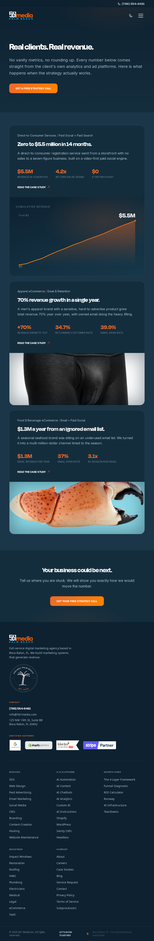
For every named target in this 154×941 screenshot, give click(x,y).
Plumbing (15, 882)
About (61, 856)
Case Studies (65, 869)
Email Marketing (20, 799)
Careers (62, 863)
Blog (60, 876)
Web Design (17, 786)
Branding (15, 818)
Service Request (67, 882)
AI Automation (66, 779)
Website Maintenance (23, 837)
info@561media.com (23, 714)
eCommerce (17, 908)
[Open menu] (141, 15)
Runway (109, 799)
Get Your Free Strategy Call (77, 601)
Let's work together (65, 934)
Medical (14, 895)
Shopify (62, 818)
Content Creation (20, 824)
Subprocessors (66, 908)
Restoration (17, 863)
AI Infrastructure (115, 805)
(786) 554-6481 (133, 4)
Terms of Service (68, 901)
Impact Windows (20, 856)
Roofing (14, 869)
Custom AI (63, 805)
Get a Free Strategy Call (33, 88)
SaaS (12, 914)
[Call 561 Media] (130, 15)
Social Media (17, 805)
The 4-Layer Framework (119, 779)
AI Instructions (66, 812)
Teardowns (111, 812)
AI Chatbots (64, 792)
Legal (12, 901)
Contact (62, 889)
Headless (63, 837)
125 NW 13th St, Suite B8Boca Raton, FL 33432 (26, 722)
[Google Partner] (15, 745)
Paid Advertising (20, 792)
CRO (12, 812)
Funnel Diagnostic (116, 786)
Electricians (17, 889)
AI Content (64, 786)
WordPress (64, 824)
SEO (12, 779)
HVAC (12, 876)
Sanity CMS (64, 831)
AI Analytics (64, 799)
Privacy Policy (65, 895)
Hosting (14, 831)
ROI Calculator (113, 792)
